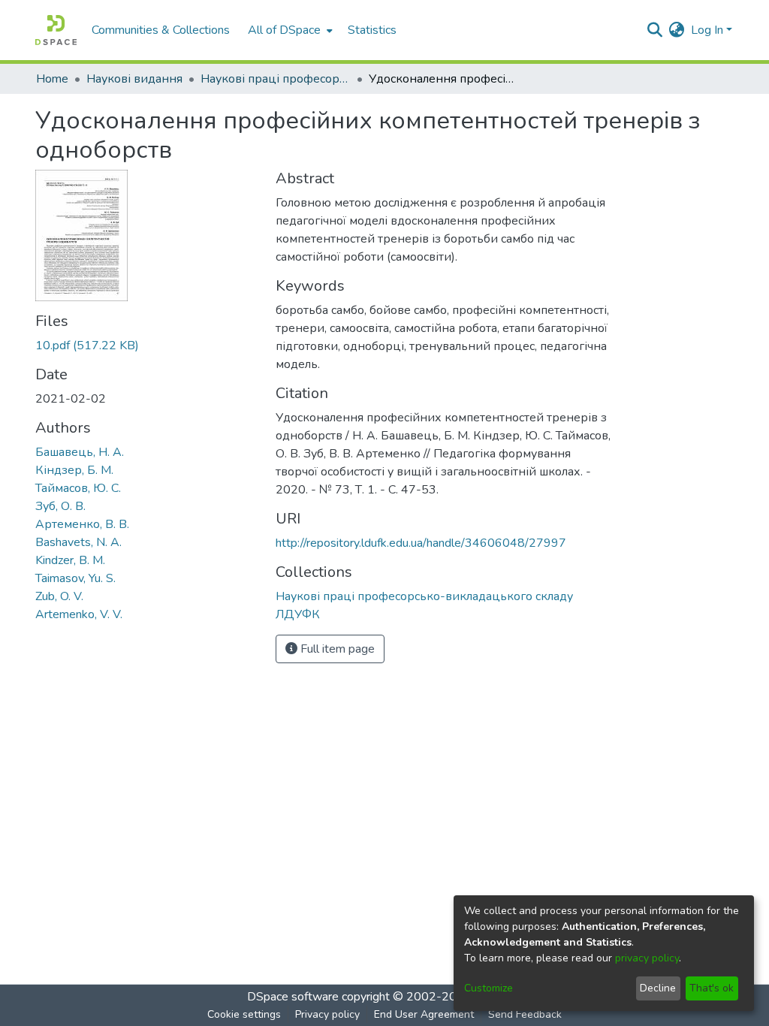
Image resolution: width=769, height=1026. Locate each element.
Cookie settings (244, 1014)
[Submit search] (655, 30)
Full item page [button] (336, 649)
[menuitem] (289, 30)
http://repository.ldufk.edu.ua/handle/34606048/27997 (421, 543)
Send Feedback (525, 1014)
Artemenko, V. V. (78, 614)
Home (52, 79)
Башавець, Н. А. (79, 452)
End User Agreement (424, 1014)
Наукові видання (134, 79)
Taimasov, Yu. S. (75, 578)
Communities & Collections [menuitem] (161, 30)
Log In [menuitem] (707, 30)
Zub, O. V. (59, 596)
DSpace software (293, 996)
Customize (488, 988)
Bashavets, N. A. (78, 542)
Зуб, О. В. (60, 506)
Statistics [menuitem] (372, 30)
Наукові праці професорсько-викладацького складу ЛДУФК (276, 79)
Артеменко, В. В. (82, 524)
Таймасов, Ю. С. (78, 488)
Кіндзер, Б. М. (74, 470)
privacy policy (647, 958)
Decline (658, 988)
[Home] (56, 30)
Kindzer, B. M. (70, 560)
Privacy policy (327, 1014)
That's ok (711, 988)
